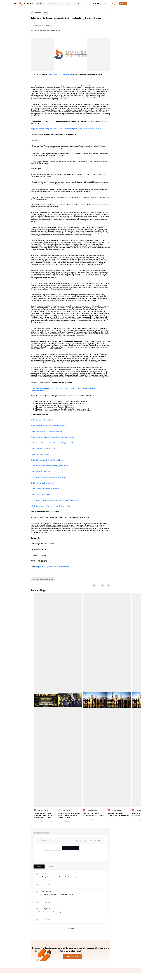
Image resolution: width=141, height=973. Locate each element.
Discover (87, 4)
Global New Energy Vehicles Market (43, 448)
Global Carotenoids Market (40, 454)
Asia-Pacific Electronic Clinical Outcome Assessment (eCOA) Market (55, 500)
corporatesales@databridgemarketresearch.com (52, 567)
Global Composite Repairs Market (42, 420)
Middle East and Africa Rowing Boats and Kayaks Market (50, 506)
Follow (46, 13)
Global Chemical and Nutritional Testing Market (47, 460)
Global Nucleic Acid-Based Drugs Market (45, 489)
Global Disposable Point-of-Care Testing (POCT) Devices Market (53, 443)
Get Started (72, 956)
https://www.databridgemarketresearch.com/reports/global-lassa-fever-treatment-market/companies (63, 389)
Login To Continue (70, 848)
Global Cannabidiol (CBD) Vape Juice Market (46, 431)
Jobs (105, 4)
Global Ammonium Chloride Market (43, 483)
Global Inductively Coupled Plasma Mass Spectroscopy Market (53, 437)
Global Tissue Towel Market (40, 494)
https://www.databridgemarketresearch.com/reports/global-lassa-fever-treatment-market (66, 129)
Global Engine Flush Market (40, 471)
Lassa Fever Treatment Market (60, 74)
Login (114, 4)
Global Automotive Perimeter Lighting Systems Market (49, 466)
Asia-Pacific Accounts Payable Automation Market (48, 477)
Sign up (122, 4)
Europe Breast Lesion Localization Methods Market (48, 426)
